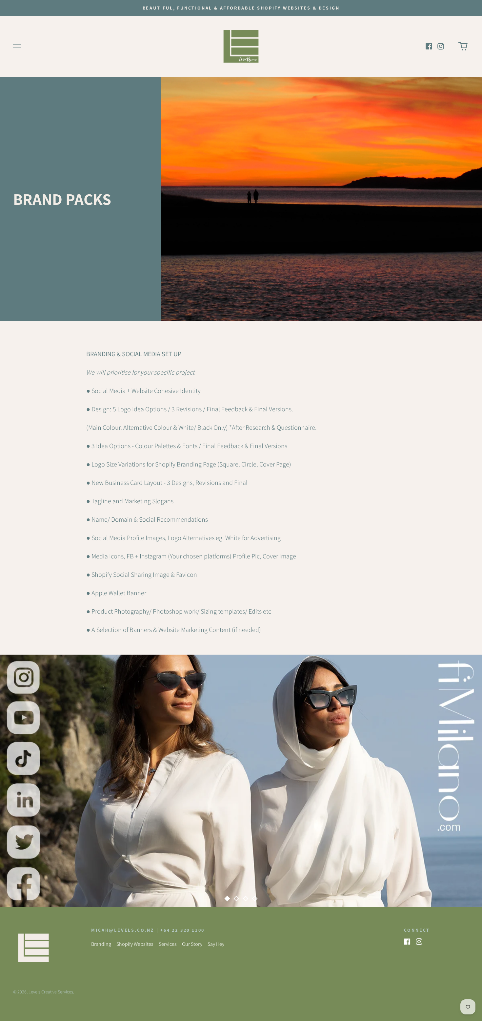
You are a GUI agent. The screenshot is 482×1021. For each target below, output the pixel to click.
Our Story (192, 944)
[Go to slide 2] (236, 898)
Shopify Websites (134, 944)
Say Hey (216, 944)
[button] (463, 46)
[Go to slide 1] (227, 898)
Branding (101, 944)
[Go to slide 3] (245, 898)
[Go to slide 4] (254, 898)
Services (168, 944)
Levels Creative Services (51, 992)
